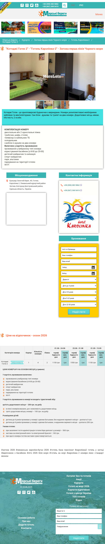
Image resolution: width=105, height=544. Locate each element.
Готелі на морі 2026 (78, 486)
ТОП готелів (78, 496)
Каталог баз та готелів (79, 475)
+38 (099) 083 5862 (50, 4)
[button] (93, 77)
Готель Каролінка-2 (80, 40)
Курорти (26, 40)
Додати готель (26, 524)
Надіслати (78, 311)
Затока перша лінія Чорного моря (50, 40)
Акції (79, 479)
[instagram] (27, 5)
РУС (81, 5)
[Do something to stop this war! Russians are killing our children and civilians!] (6, 8)
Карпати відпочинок (79, 489)
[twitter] (31, 5)
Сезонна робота (26, 517)
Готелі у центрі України (78, 493)
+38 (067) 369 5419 (50, 6)
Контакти (26, 528)
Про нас (26, 521)
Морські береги (10, 40)
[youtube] (36, 5)
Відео (79, 500)
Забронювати (17, 362)
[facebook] (22, 5)
